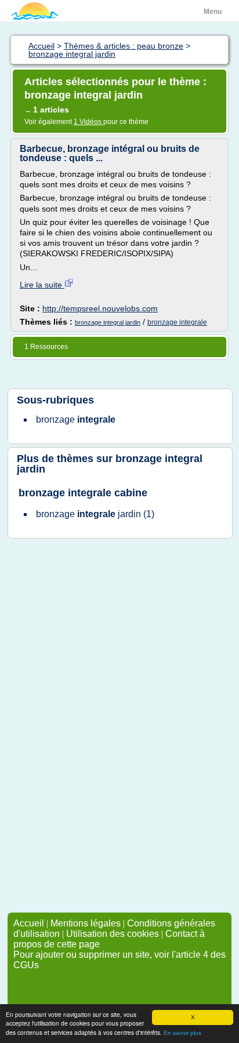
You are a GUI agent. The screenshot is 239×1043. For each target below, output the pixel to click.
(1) (95, 514)
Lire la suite (42, 284)
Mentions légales (85, 923)
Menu (213, 12)
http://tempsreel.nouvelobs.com (100, 308)
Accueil (28, 923)
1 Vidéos (88, 122)
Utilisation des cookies (112, 934)
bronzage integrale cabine (83, 493)
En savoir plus (182, 1033)
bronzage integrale (177, 322)
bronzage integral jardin (107, 322)
